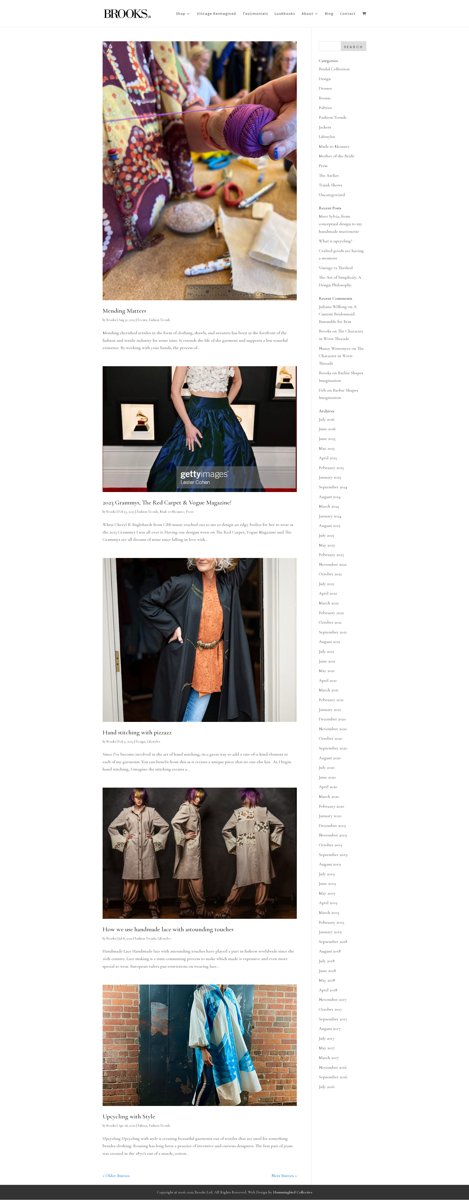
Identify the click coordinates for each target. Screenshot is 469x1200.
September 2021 (333, 632)
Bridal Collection (334, 69)
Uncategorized (332, 194)
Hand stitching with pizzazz (137, 732)
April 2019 (328, 902)
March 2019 (329, 912)
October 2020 (330, 738)
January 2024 (330, 516)
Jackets (325, 127)
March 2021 (329, 690)
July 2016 (327, 1086)
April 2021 (328, 680)
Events (142, 320)
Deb (322, 390)
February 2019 (331, 922)
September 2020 (333, 748)
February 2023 (331, 554)
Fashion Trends (159, 320)
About (307, 14)
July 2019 (327, 874)
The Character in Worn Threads (341, 356)
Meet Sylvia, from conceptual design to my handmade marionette (340, 224)
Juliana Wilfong (333, 306)
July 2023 (326, 535)
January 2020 (330, 815)
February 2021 (331, 699)
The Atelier (329, 175)
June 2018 (327, 970)
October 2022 (330, 574)
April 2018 (328, 990)
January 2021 (330, 709)
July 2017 (326, 1038)
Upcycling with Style (129, 1116)
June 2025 (327, 438)
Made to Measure (172, 512)
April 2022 (328, 593)
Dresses (325, 88)
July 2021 (326, 651)
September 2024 (333, 487)
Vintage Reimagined (216, 14)
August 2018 (330, 951)
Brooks (111, 320)
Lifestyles (153, 741)
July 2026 (327, 419)
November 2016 (333, 1067)
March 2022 (329, 603)
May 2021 (327, 670)
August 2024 (330, 496)
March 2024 (329, 506)
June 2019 (327, 883)
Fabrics (142, 1126)
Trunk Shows (330, 185)
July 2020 (327, 767)
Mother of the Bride (336, 156)
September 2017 (333, 1019)
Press (189, 512)
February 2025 (331, 467)
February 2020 (331, 806)
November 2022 (332, 564)
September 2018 (333, 941)
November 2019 (333, 835)
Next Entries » (284, 1175)
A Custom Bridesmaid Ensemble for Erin (338, 314)
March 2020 (329, 796)
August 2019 (330, 864)
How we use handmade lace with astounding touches (168, 929)
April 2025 (328, 458)
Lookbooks (285, 14)
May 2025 (327, 448)
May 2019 (327, 893)
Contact (348, 14)
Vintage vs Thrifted (336, 267)
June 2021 (327, 661)
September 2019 (333, 854)
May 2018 (327, 980)
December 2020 (332, 719)
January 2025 (330, 477)
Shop (180, 14)
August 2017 (330, 1028)
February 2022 (331, 612)
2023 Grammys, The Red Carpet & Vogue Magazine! (167, 502)
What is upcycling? (335, 241)
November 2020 (333, 728)
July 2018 (327, 961)
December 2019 (332, 825)
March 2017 (329, 1057)
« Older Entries (116, 1175)
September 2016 (333, 1077)
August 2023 (329, 525)
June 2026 (327, 428)
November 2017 (333, 999)
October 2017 (330, 1009)
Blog (329, 14)
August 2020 (330, 758)
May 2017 (327, 1047)
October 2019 (330, 844)
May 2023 (327, 545)
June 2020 (327, 777)
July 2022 (326, 583)
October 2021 (330, 622)
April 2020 (328, 786)
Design (140, 741)
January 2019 (330, 931)
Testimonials (255, 14)
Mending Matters (124, 310)
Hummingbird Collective (292, 1192)
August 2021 (329, 641)
